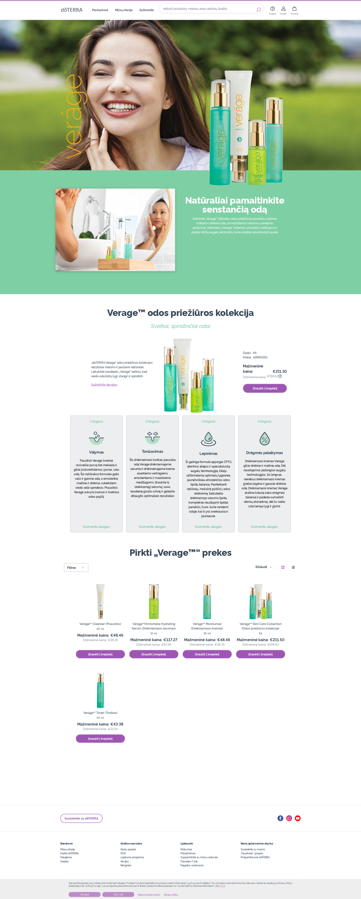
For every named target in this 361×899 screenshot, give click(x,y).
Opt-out (118, 894)
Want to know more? (149, 894)
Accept (84, 894)
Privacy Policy (171, 894)
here (222, 886)
